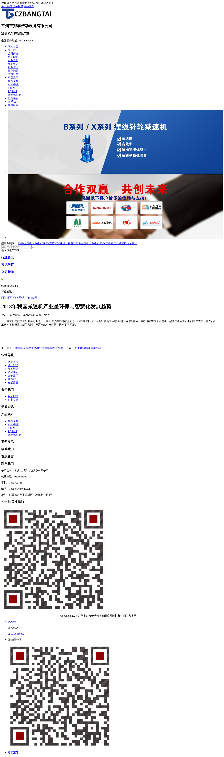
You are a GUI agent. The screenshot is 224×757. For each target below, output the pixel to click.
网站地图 (29, 6)
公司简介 (13, 53)
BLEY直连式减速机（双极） (59, 243)
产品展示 (13, 77)
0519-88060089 (16, 633)
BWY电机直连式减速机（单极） (118, 243)
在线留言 (13, 105)
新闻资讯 (13, 63)
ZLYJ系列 (13, 84)
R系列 (11, 88)
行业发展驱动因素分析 (88, 348)
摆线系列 (13, 81)
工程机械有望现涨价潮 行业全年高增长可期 (37, 348)
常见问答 (13, 70)
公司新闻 (13, 74)
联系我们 (17, 6)
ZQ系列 (12, 91)
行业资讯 (13, 67)
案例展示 (13, 98)
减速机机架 (14, 94)
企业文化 (13, 60)
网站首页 (13, 46)
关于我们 (6, 6)
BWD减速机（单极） (30, 243)
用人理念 (13, 57)
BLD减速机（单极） (87, 243)
